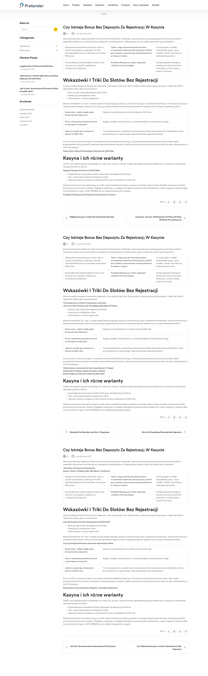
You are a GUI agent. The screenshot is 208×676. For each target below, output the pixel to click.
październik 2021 (27, 110)
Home (104, 14)
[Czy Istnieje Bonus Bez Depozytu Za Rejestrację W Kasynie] (168, 202)
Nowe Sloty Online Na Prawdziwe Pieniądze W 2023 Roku (88, 151)
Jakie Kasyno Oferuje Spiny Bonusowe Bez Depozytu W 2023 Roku (39, 77)
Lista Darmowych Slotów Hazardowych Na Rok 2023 (86, 522)
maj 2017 (24, 125)
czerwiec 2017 (26, 121)
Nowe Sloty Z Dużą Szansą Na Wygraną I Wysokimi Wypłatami (90, 588)
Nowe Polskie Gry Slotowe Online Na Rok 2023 (83, 374)
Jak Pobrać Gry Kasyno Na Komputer (79, 468)
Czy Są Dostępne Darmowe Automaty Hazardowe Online (88, 543)
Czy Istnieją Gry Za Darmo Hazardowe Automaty (84, 303)
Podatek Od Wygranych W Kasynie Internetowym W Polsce (89, 195)
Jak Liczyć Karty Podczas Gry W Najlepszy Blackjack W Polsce (90, 306)
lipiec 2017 (24, 117)
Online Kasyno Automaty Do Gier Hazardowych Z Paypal (88, 368)
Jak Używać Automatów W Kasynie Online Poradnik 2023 (39, 90)
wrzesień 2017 (26, 113)
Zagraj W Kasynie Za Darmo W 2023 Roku (81, 170)
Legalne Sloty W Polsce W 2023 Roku (36, 66)
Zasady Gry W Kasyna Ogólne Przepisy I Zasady (84, 371)
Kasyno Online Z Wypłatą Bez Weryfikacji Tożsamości (86, 471)
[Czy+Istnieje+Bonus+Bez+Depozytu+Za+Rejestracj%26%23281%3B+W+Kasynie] (174, 202)
